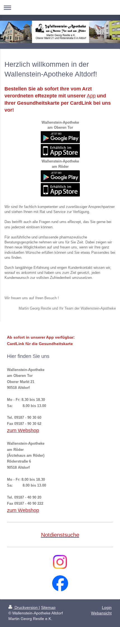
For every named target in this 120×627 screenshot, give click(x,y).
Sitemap (48, 607)
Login (107, 607)
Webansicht (101, 613)
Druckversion (26, 607)
